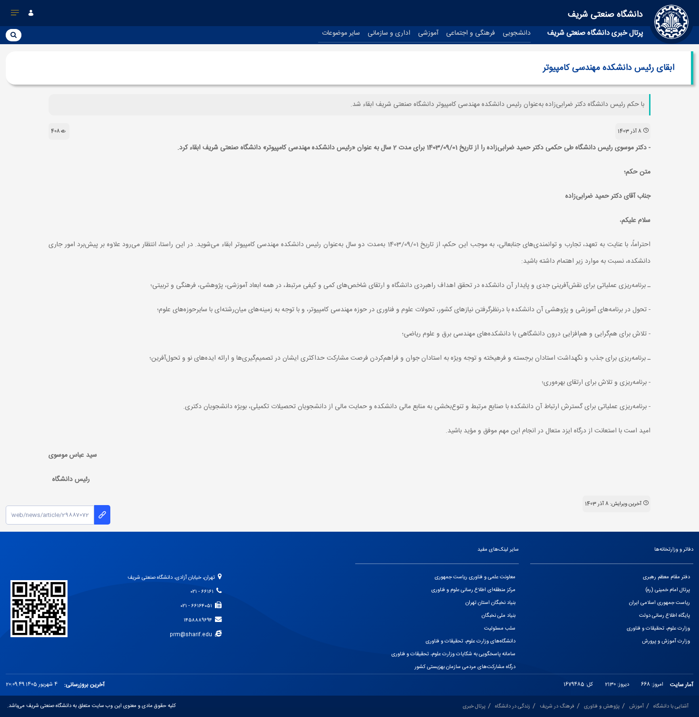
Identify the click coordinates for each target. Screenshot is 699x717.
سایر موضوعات (341, 33)
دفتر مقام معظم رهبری (666, 577)
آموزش (636, 706)
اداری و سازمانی (389, 33)
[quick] (15, 14)
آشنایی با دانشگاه (671, 706)
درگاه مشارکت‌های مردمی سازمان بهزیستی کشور (465, 667)
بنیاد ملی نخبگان (498, 616)
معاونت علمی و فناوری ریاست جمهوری (475, 577)
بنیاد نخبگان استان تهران (490, 603)
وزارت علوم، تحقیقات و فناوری (658, 628)
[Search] (13, 34)
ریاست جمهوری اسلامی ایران (659, 603)
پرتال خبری (474, 706)
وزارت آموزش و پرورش (666, 641)
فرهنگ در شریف (557, 706)
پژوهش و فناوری (602, 706)
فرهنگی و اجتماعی (470, 33)
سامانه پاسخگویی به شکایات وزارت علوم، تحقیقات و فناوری (453, 654)
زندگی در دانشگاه (512, 706)
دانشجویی (517, 33)
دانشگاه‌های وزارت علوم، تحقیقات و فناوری (470, 641)
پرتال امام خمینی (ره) (667, 590)
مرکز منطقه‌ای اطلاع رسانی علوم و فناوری (473, 590)
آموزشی (428, 33)
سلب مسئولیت (499, 628)
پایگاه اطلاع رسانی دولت (664, 616)
